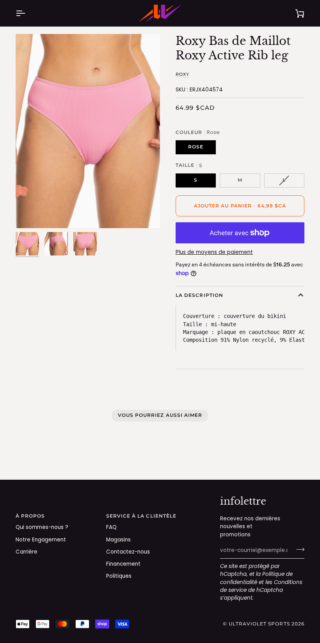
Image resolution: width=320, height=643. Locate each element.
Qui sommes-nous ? (42, 527)
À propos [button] (30, 516)
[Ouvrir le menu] (27, 13)
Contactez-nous (128, 551)
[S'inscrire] (298, 549)
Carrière (26, 551)
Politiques (119, 576)
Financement (123, 564)
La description (199, 295)
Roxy (182, 74)
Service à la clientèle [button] (141, 516)
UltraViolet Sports (259, 624)
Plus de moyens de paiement (214, 252)
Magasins (118, 539)
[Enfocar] (88, 131)
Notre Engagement (41, 539)
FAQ (111, 527)
